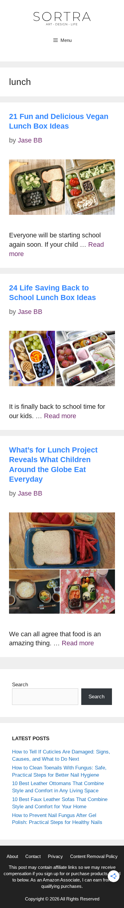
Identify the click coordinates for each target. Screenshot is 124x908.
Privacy (55, 856)
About (12, 856)
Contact (33, 856)
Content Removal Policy (94, 856)
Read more (60, 416)
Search (20, 684)
